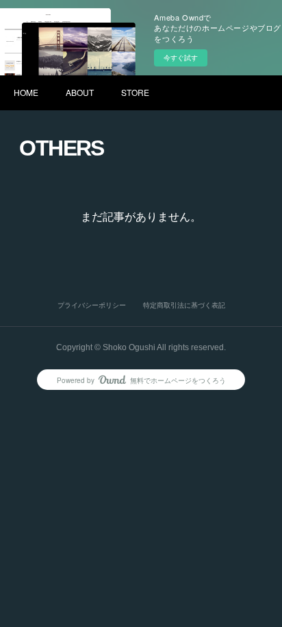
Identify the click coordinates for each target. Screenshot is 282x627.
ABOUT (80, 92)
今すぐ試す (181, 57)
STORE (135, 92)
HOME (26, 92)
